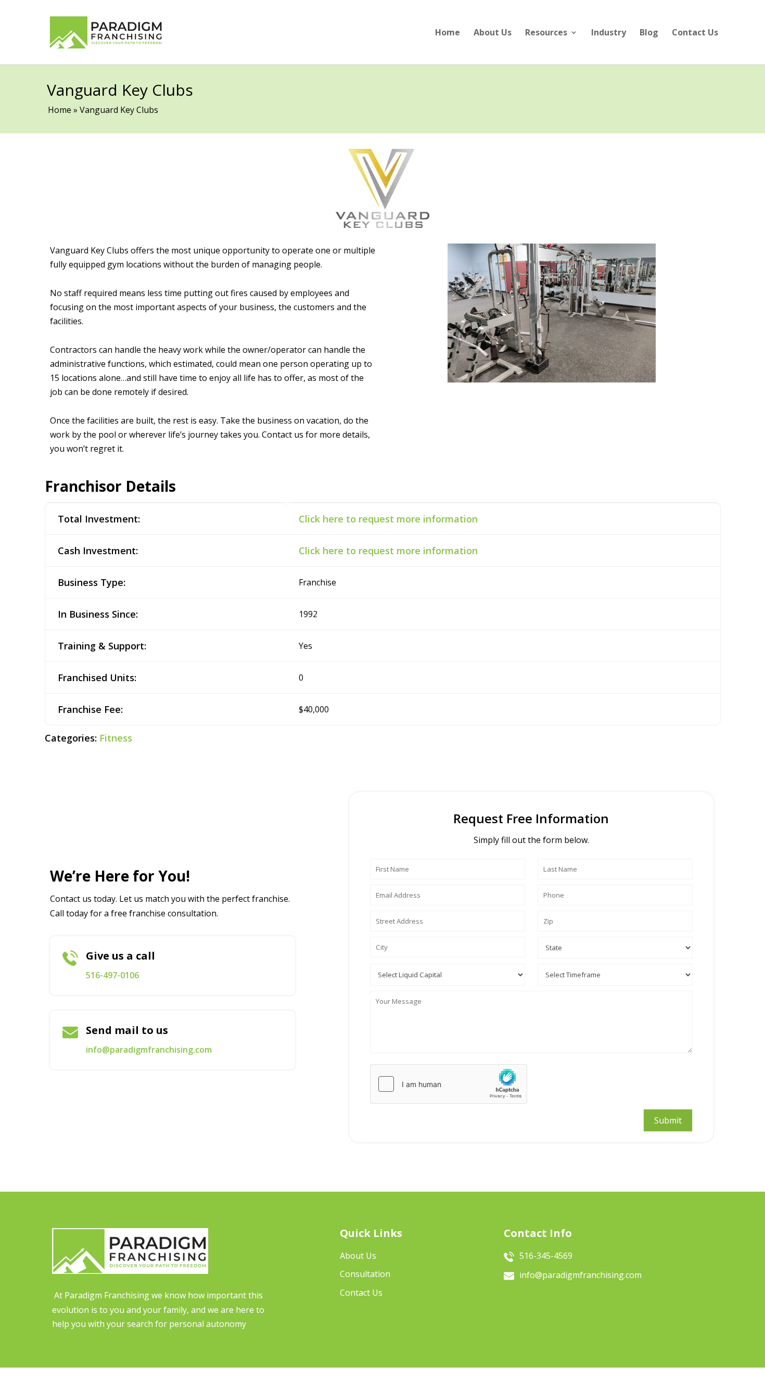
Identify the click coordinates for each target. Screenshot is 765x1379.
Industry (608, 32)
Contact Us (695, 32)
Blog (649, 32)
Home (447, 32)
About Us (493, 32)
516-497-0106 (112, 975)
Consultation (365, 1274)
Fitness (115, 738)
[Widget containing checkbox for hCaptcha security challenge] (448, 1084)
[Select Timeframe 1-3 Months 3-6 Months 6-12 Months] (615, 972)
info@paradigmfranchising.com (149, 1049)
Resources (546, 32)
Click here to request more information (388, 519)
